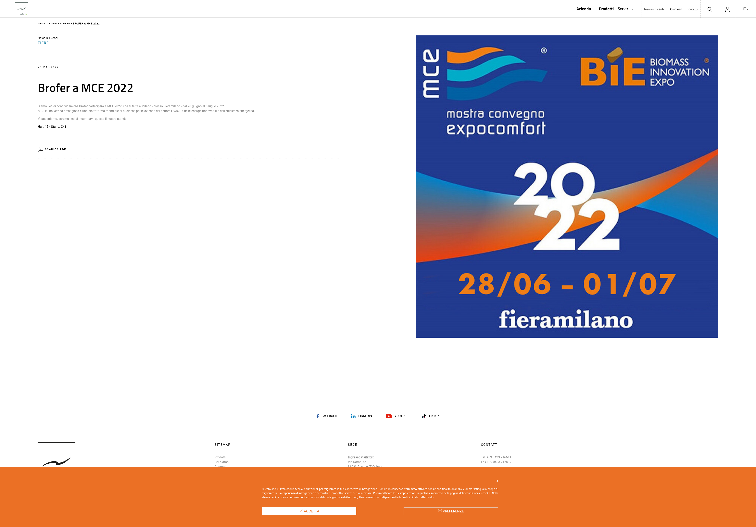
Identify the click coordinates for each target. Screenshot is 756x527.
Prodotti (606, 9)
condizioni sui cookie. (478, 493)
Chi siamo (222, 462)
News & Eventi (654, 9)
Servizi (623, 9)
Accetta (311, 511)
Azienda (583, 9)
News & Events (48, 23)
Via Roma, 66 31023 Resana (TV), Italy (365, 464)
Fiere (66, 23)
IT (744, 9)
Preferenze (453, 511)
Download (675, 9)
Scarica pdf (55, 149)
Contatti (692, 9)
